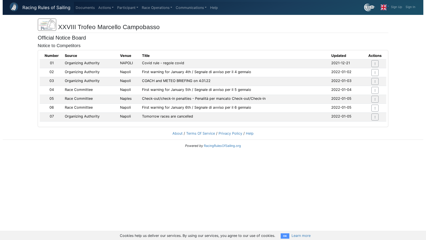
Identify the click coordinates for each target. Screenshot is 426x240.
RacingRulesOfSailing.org (222, 146)
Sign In (410, 7)
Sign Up (396, 7)
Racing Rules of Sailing (46, 7)
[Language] (385, 6)
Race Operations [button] (156, 7)
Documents (85, 7)
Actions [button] (104, 7)
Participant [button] (126, 7)
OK (285, 236)
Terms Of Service (200, 133)
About (177, 133)
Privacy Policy (230, 133)
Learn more (301, 235)
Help (214, 7)
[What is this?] (371, 7)
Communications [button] (190, 7)
